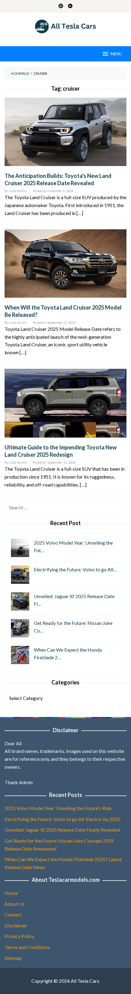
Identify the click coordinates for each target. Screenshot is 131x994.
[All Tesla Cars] (65, 26)
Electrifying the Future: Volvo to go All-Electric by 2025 (62, 819)
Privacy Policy (19, 936)
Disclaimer (16, 925)
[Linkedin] (70, 6)
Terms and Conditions (27, 947)
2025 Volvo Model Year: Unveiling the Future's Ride (58, 808)
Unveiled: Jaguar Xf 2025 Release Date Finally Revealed (62, 830)
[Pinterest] (61, 6)
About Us (15, 904)
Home (11, 893)
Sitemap (13, 958)
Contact (13, 914)
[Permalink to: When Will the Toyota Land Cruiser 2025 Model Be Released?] (65, 266)
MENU (116, 53)
